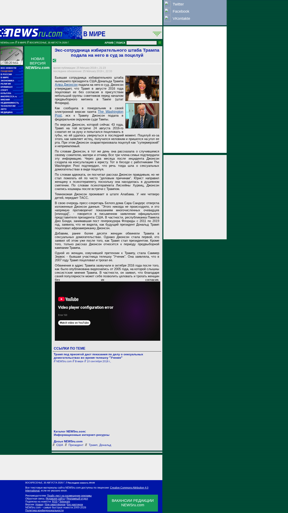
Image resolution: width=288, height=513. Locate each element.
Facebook (181, 11)
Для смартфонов (55, 504)
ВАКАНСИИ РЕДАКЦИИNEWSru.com (133, 502)
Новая (39, 504)
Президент (76, 445)
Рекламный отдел (77, 498)
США (59, 445)
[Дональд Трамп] (142, 115)
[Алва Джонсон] (142, 88)
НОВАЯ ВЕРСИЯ (38, 63)
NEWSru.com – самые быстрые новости (49, 507)
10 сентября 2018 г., (99, 361)
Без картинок (75, 504)
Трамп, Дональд (100, 445)
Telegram (64, 501)
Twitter (178, 4)
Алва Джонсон (66, 84)
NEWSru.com (7, 42)
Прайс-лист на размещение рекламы (69, 495)
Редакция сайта (55, 498)
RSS (54, 501)
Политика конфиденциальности (44, 510)
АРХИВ (109, 42)
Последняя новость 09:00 (81, 483)
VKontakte (181, 18)
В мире (94, 34)
